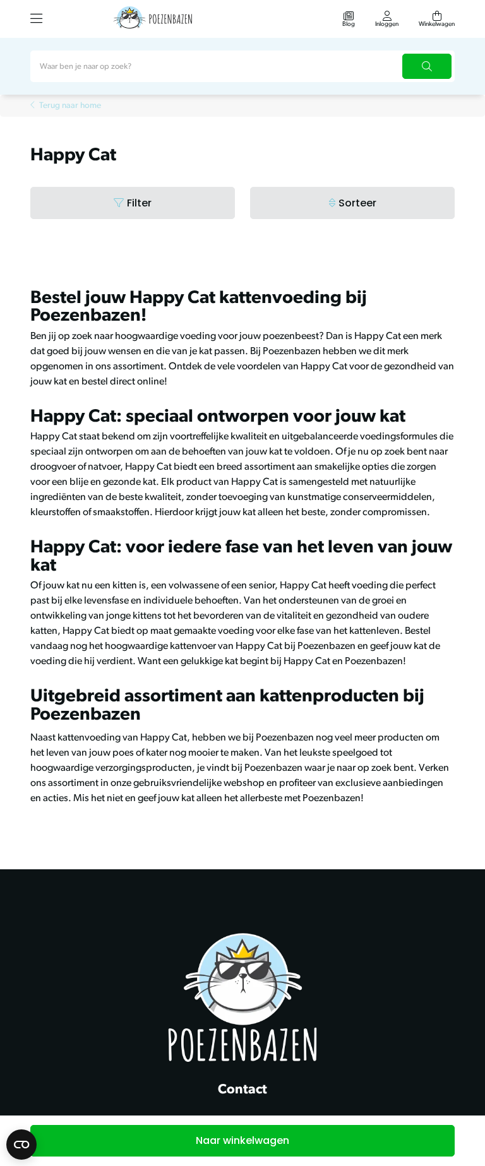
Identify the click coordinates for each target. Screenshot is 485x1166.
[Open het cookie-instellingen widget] (21, 1144)
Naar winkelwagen (242, 1140)
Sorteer (357, 203)
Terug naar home (70, 106)
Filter (139, 203)
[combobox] (242, 66)
